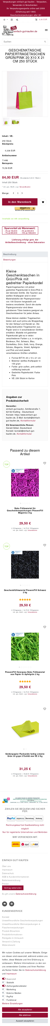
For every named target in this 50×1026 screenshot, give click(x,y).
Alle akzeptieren (25, 1009)
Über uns (6, 866)
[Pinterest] (11, 903)
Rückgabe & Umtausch (13, 938)
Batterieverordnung (11, 880)
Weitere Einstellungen (12, 1003)
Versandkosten (24, 187)
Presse (5, 883)
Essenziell (11, 979)
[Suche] (45, 41)
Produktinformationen (12, 934)
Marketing (11, 989)
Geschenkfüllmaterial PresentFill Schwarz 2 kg (25, 591)
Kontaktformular (28, 420)
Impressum (7, 869)
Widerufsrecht (8, 945)
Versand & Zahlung (11, 941)
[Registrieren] (17, 19)
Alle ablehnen (25, 1015)
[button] (5, 19)
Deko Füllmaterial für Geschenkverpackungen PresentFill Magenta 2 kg (25, 510)
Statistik (10, 982)
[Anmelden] (11, 19)
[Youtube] (4, 903)
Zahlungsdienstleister (17, 986)
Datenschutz (8, 873)
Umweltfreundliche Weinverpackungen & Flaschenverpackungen (21, 926)
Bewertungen (9, 259)
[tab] (25, 254)
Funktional (11, 1000)
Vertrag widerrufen (13, 887)
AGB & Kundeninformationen (15, 876)
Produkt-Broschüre (11, 931)
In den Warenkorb (19, 202)
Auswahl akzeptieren (25, 1020)
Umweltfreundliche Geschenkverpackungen (22, 920)
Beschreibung (9, 254)
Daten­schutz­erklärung (35, 970)
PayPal (10, 996)
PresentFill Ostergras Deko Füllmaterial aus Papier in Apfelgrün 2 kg (25, 673)
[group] (25, 482)
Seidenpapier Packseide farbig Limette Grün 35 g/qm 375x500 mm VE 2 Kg (25, 755)
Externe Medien (14, 993)
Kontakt (5, 917)
